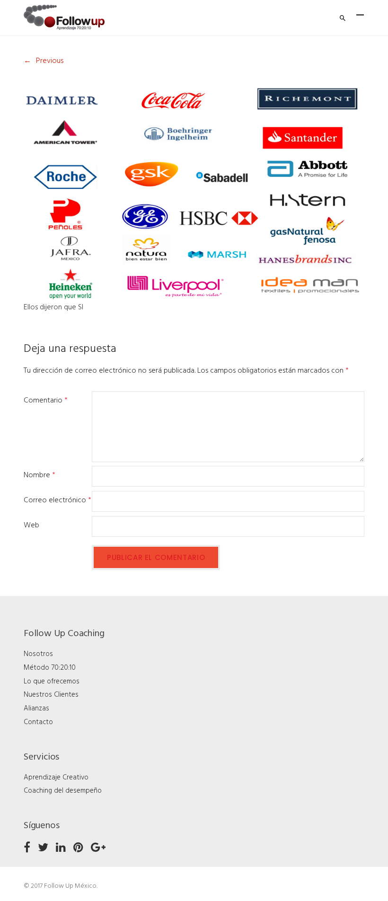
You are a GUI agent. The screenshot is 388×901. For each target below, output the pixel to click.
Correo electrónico (57, 500)
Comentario (46, 400)
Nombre (39, 475)
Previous (49, 61)
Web (31, 525)
